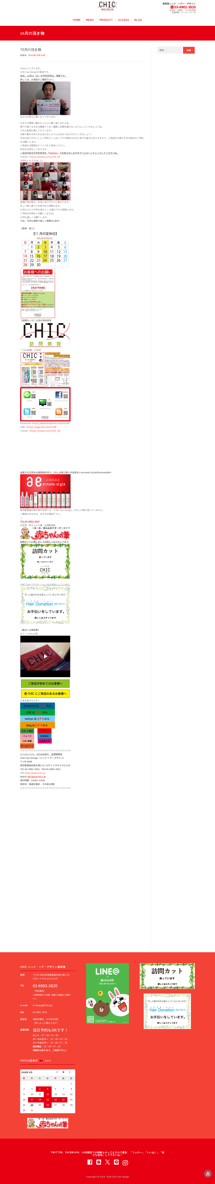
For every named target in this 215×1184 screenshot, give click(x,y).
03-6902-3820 (32, 521)
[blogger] (98, 1162)
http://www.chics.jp (35, 772)
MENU (90, 19)
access (123, 19)
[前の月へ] (55, 1072)
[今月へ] (63, 1072)
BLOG (138, 19)
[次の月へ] (71, 1072)
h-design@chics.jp (35, 776)
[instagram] (125, 1162)
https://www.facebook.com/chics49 (51, 423)
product (106, 19)
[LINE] (116, 1162)
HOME (77, 19)
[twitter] (107, 1162)
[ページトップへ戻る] (208, 1174)
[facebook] (90, 1162)
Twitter (53, 153)
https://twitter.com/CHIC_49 (45, 156)
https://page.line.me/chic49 (41, 427)
